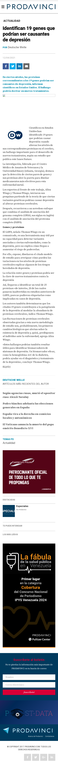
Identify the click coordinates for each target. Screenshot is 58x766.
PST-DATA (29, 713)
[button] (29, 692)
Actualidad (9, 443)
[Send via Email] (26, 66)
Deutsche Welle (17, 47)
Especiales (22, 506)
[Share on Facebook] (6, 66)
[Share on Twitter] (13, 66)
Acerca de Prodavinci (35, 736)
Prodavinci (22, 509)
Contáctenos (49, 736)
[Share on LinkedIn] (19, 66)
